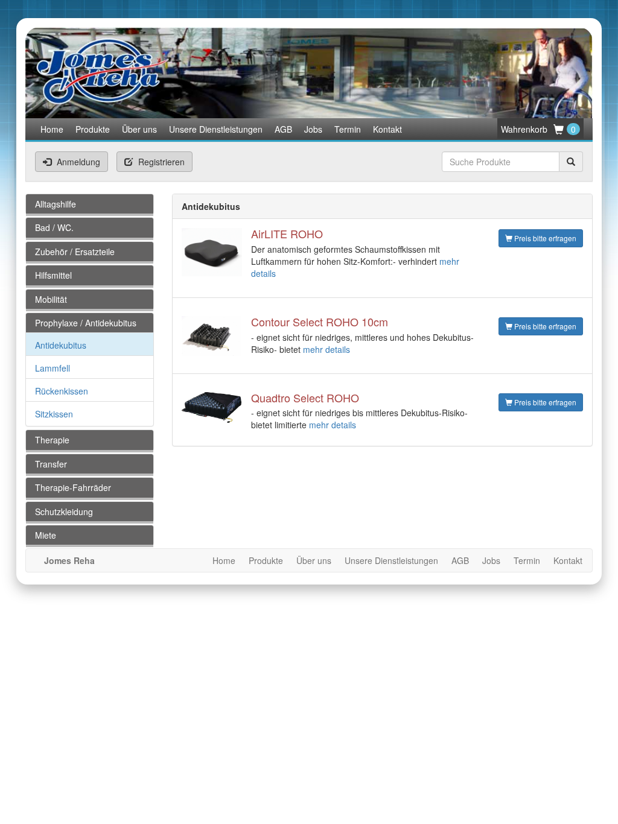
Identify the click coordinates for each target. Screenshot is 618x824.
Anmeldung (77, 162)
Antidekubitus (60, 345)
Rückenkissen (61, 391)
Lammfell (52, 368)
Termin (347, 129)
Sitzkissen (54, 414)
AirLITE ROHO (287, 233)
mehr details (326, 349)
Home (51, 129)
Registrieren (160, 162)
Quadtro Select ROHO (305, 397)
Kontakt (387, 129)
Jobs (313, 129)
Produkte (92, 129)
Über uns (139, 129)
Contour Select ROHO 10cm (319, 321)
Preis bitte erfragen (544, 238)
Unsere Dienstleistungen (216, 129)
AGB (283, 129)
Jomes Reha (69, 560)
